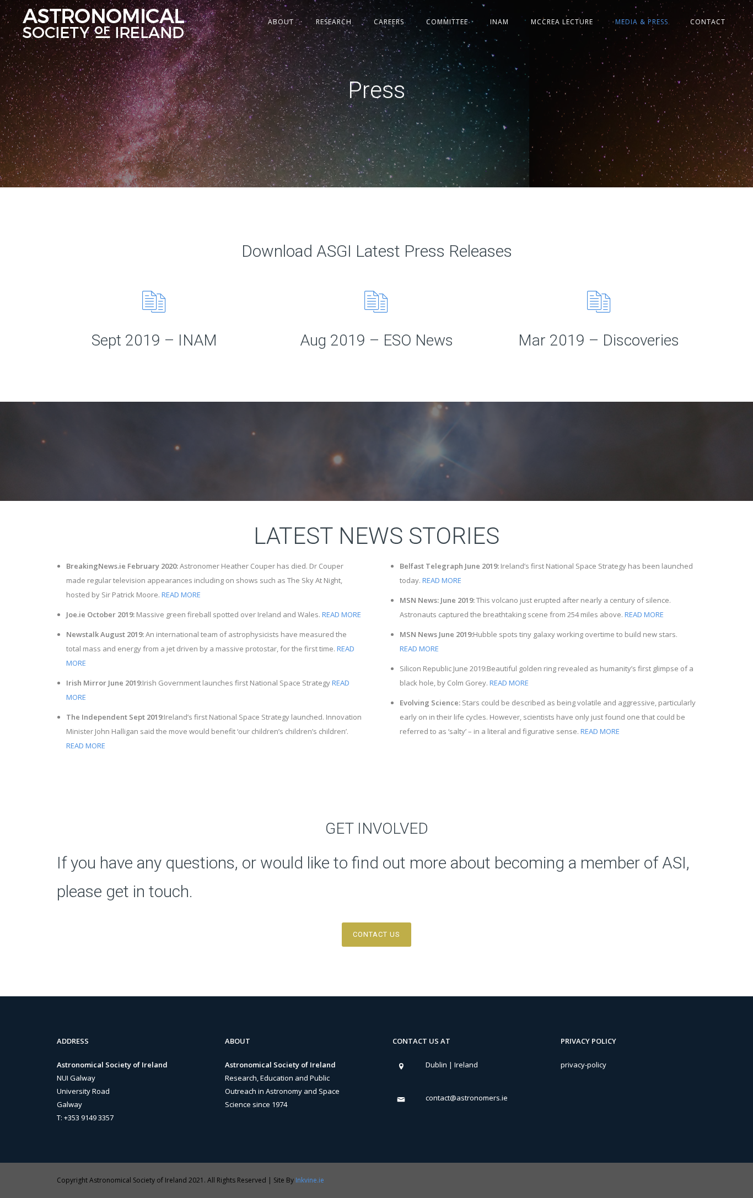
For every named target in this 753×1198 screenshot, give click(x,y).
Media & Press (641, 21)
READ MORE (181, 595)
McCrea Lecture (562, 21)
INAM (499, 21)
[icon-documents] (154, 301)
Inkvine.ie (309, 1180)
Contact (707, 21)
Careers (389, 21)
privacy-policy (583, 1065)
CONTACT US (376, 934)
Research (334, 21)
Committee (447, 21)
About (281, 21)
